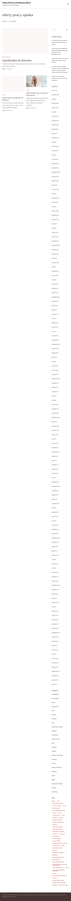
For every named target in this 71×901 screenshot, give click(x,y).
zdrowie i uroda (63, 885)
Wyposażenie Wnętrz (57, 783)
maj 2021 (54, 318)
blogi (64, 805)
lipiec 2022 (54, 258)
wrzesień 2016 (55, 490)
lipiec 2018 (54, 421)
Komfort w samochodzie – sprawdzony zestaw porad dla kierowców (59, 78)
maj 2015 (54, 559)
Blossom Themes (62, 894)
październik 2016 (56, 486)
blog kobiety (56, 808)
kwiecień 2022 (55, 271)
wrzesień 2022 (55, 249)
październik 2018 (56, 417)
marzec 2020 (55, 365)
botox (60, 812)
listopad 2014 (55, 581)
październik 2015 (56, 538)
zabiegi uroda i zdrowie (59, 882)
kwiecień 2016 (55, 512)
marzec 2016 (55, 516)
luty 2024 (54, 206)
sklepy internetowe (57, 767)
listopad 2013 (55, 628)
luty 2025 (54, 155)
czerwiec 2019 (55, 391)
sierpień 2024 (55, 180)
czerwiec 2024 (55, 189)
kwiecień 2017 (55, 469)
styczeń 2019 (55, 404)
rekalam (54, 850)
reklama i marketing (57, 755)
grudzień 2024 (55, 163)
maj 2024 (54, 193)
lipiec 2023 (54, 223)
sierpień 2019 (55, 387)
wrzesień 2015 (55, 542)
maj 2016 (54, 507)
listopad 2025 (55, 124)
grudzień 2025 (55, 120)
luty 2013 (54, 654)
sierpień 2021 (55, 305)
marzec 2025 (55, 150)
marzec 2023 (55, 232)
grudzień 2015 (55, 529)
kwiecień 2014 (55, 611)
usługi (53, 779)
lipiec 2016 (54, 499)
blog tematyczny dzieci (58, 810)
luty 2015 (54, 568)
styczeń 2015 (55, 572)
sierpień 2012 (55, 680)
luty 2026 (54, 112)
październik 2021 (56, 297)
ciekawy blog (56, 815)
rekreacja (54, 759)
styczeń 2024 (55, 211)
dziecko (54, 714)
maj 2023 (54, 228)
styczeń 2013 (55, 658)
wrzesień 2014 (55, 589)
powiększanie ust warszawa (60, 843)
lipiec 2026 (54, 90)
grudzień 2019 (55, 374)
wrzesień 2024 (55, 176)
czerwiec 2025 (55, 137)
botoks (54, 812)
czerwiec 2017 (55, 464)
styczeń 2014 (55, 619)
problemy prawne (57, 848)
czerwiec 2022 (55, 262)
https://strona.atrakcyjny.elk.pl (16, 3)
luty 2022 (54, 279)
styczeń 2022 (55, 284)
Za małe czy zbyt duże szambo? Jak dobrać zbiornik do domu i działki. (60, 42)
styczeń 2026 (55, 116)
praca (4, 94)
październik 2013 (56, 632)
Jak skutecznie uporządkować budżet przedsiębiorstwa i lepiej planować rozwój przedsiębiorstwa (60, 51)
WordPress (12, 896)
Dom (53, 710)
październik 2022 (56, 245)
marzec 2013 (55, 649)
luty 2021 (54, 331)
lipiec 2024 (54, 185)
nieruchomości (56, 739)
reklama (54, 751)
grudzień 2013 (55, 624)
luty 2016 (54, 520)
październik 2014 (56, 585)
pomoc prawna (56, 841)
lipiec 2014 (54, 598)
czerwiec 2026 (55, 94)
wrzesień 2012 (55, 675)
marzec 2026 (55, 107)
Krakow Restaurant (58, 822)
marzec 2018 (55, 434)
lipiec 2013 (54, 645)
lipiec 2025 (54, 133)
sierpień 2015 (55, 546)
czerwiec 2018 (55, 426)
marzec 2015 (55, 563)
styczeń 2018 (55, 443)
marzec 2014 (55, 615)
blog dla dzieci (56, 805)
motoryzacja (55, 735)
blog (58, 801)
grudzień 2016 (55, 482)
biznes (53, 702)
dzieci (63, 815)
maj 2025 (54, 142)
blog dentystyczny (57, 803)
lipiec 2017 (54, 460)
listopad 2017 (55, 447)
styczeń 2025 (55, 159)
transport (54, 771)
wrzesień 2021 (55, 301)
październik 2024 (56, 172)
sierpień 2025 (55, 129)
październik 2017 (56, 451)
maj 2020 (54, 361)
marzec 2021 (55, 327)
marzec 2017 (55, 473)
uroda (53, 775)
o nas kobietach (56, 838)
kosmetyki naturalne (57, 727)
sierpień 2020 (55, 352)
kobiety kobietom (57, 819)
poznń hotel (56, 845)
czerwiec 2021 (55, 314)
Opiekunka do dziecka (16, 60)
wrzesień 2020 (55, 348)
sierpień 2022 (55, 254)
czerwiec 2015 (55, 555)
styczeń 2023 (55, 236)
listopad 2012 (55, 667)
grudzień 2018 (55, 408)
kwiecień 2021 (55, 322)
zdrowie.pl (54, 792)
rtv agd (53, 763)
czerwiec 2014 (55, 602)
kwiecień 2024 (55, 198)
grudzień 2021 (55, 288)
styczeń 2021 (55, 335)
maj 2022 (54, 266)
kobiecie (54, 817)
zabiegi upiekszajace (58, 880)
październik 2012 (56, 671)
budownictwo (55, 706)
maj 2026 (54, 99)
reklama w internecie (58, 852)
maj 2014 (54, 606)
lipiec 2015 (54, 550)
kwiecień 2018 (55, 430)
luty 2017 (54, 477)
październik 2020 (56, 344)
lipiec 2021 (54, 309)
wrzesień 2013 (55, 637)
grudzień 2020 (55, 340)
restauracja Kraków (58, 857)
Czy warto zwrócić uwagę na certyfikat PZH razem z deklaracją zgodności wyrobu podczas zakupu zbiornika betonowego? (60, 69)
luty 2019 (54, 400)
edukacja (54, 718)
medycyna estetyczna (58, 831)
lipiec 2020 (54, 357)
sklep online (56, 859)
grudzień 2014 (55, 576)
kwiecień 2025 (55, 146)
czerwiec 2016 (55, 503)
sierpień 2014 (55, 593)
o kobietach (55, 836)
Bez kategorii (6, 57)
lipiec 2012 (54, 684)
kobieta (61, 817)
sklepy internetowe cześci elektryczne (59, 865)
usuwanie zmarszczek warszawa (58, 871)
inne (53, 722)
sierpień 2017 (55, 456)
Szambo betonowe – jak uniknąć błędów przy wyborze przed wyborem (60, 60)
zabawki (54, 878)
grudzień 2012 (55, 662)
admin (3, 110)
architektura (55, 694)
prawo (63, 845)
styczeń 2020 (55, 370)
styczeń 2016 (55, 525)
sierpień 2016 (55, 495)
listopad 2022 (55, 241)
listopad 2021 (55, 292)
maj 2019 (54, 396)
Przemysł (54, 747)
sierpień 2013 (55, 641)
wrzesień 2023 (55, 219)
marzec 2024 (55, 202)
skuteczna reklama (57, 867)
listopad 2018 (55, 413)
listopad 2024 (55, 167)
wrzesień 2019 (55, 383)
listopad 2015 (55, 533)
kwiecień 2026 (55, 103)
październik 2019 (56, 378)
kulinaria (54, 731)
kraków (54, 824)
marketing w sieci (57, 829)
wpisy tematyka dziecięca (59, 875)
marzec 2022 (55, 275)
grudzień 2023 (55, 215)
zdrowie (54, 787)
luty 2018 (54, 439)
